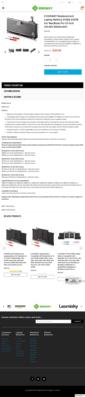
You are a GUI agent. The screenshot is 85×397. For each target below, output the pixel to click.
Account (62, 2)
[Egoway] (42, 306)
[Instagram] (44, 379)
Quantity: (47, 55)
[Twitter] (38, 379)
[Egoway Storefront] (16, 306)
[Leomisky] (68, 306)
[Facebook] (32, 379)
